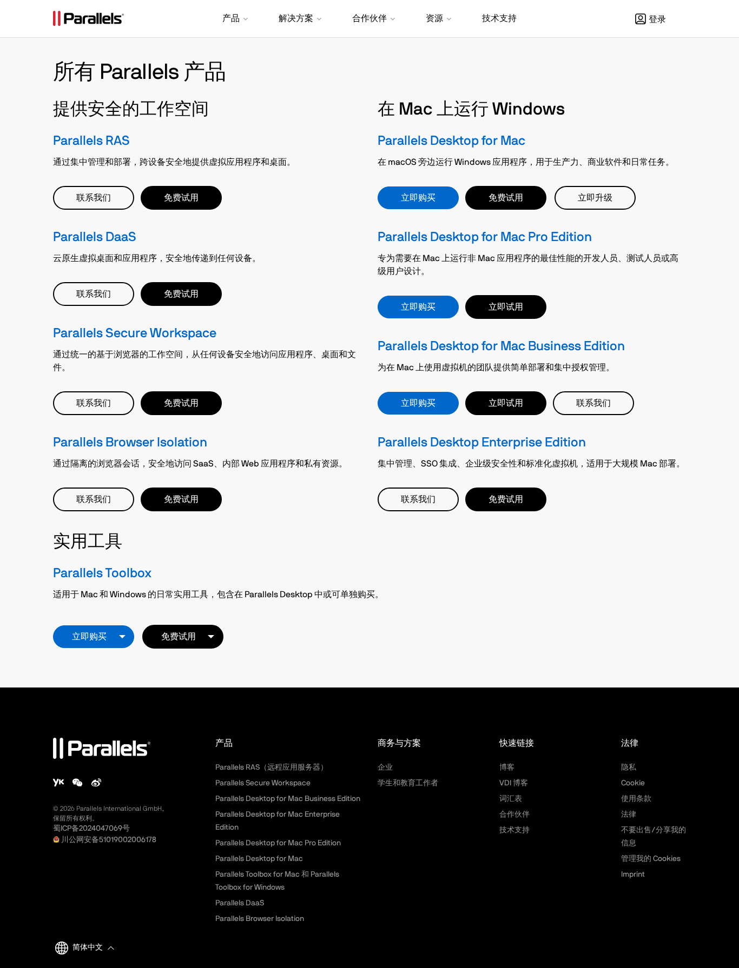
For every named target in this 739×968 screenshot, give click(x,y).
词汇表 (510, 799)
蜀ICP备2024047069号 (91, 828)
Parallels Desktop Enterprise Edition (482, 442)
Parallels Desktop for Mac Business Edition (501, 346)
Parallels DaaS (94, 237)
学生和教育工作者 (408, 783)
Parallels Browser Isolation (130, 442)
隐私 (628, 767)
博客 (506, 767)
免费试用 (181, 197)
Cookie (633, 783)
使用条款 (636, 799)
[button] (236, 19)
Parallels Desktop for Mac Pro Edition (485, 237)
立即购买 (418, 197)
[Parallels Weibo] (96, 782)
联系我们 (93, 197)
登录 (657, 19)
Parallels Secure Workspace (134, 333)
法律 (628, 814)
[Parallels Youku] (58, 782)
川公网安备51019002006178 (108, 840)
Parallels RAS (91, 141)
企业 (385, 767)
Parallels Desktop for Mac (451, 141)
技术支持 (514, 830)
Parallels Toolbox (102, 573)
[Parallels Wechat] (77, 782)
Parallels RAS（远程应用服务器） (271, 767)
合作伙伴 (514, 814)
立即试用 (506, 307)
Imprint (633, 874)
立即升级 (595, 197)
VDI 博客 (513, 783)
